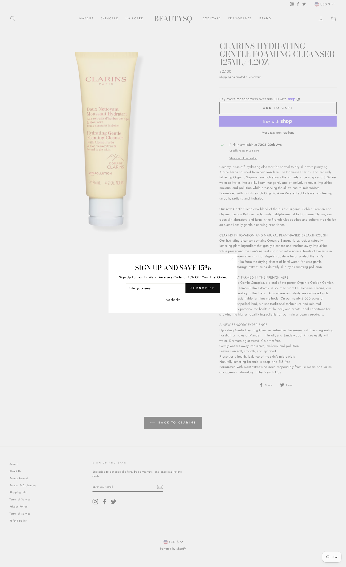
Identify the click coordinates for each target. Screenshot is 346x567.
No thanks (173, 299)
